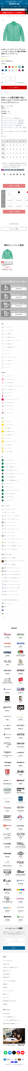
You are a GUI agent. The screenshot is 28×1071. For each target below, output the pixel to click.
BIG (2, 169)
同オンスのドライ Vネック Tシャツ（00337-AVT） (12, 120)
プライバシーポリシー (8, 990)
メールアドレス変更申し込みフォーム (12, 1020)
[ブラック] (5, 66)
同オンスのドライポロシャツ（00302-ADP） (11, 125)
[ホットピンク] (19, 70)
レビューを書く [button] (14, 229)
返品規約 (5, 987)
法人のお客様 (6, 1013)
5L (14, 169)
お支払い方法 (6, 964)
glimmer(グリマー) (5, 56)
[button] (1, 3)
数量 (2, 82)
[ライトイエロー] (16, 70)
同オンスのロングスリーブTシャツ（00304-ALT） (13, 122)
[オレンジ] (12, 66)
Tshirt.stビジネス (11, 1064)
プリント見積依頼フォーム (9, 1016)
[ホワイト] (2, 66)
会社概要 (5, 1004)
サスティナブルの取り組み (9, 980)
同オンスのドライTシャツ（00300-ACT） (11, 118)
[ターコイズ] (5, 70)
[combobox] (14, 10)
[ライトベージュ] (2, 73)
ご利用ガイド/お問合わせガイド (10, 967)
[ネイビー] (22, 66)
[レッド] (9, 66)
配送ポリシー (6, 994)
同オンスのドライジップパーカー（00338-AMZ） (12, 123)
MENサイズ (3, 116)
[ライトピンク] (9, 70)
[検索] (26, 10)
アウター (5, 15)
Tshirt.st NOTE (6, 974)
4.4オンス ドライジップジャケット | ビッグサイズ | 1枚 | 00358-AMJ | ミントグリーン (7, 263)
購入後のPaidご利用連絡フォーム (11, 1023)
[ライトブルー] (12, 70)
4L (11, 169)
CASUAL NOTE (6, 977)
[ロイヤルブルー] (2, 70)
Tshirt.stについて (7, 970)
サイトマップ (6, 997)
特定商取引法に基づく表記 (9, 1000)
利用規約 (5, 984)
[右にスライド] (17, 46)
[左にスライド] (10, 46)
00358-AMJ (7, 169)
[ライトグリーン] (16, 66)
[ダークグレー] (22, 70)
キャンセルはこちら (7, 960)
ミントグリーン (20, 169)
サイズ (2, 78)
